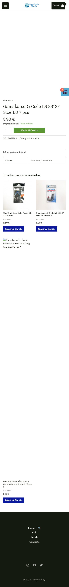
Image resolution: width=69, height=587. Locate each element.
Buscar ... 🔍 (34, 528)
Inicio (34, 532)
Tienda (34, 537)
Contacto (34, 541)
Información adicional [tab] (14, 152)
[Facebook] (34, 565)
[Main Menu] (5, 5)
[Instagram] (27, 565)
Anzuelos (8, 100)
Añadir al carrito (29, 130)
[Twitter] (41, 565)
